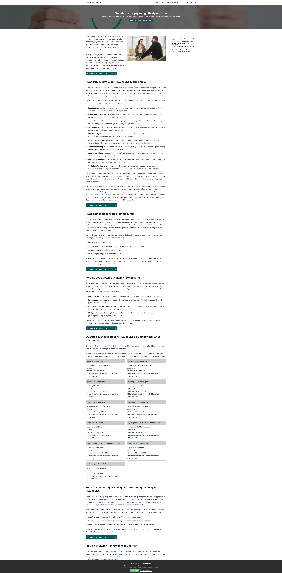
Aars (101, 502)
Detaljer (156, 567)
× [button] (280, 561)
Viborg (117, 502)
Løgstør (111, 502)
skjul (186, 36)
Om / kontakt (184, 2)
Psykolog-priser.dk (93, 2)
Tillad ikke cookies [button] (146, 570)
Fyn (168, 2)
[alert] (141, 566)
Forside (155, 2)
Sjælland (175, 2)
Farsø (105, 502)
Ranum (131, 502)
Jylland (162, 2)
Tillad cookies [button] (134, 570)
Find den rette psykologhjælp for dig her (141, 20)
